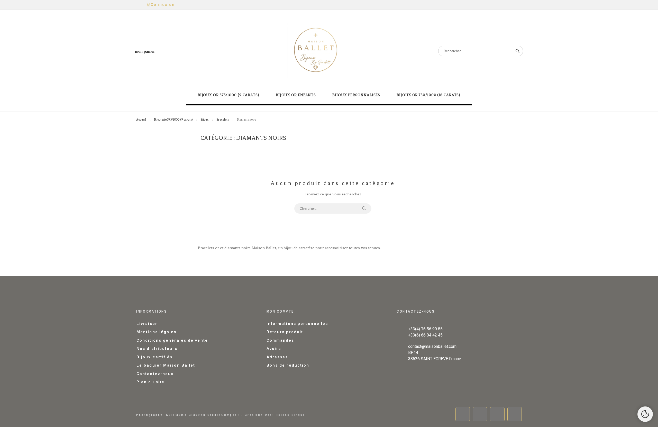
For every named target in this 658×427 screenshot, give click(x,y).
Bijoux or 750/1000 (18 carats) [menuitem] (428, 95)
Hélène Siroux (290, 415)
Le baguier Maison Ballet (165, 365)
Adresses (277, 357)
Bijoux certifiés (154, 357)
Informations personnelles (297, 323)
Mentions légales (156, 332)
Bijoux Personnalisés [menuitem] (356, 95)
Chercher (365, 208)
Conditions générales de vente (172, 340)
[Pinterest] (514, 414)
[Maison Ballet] (315, 51)
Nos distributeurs (156, 348)
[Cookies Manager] (645, 414)
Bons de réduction (288, 365)
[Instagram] (497, 414)
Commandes (280, 340)
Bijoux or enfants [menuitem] (296, 95)
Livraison (147, 323)
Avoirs (274, 348)
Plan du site (150, 382)
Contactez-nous (154, 373)
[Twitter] (480, 414)
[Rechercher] (518, 51)
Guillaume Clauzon (186, 415)
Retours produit (285, 332)
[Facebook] (462, 414)
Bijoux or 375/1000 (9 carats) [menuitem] (228, 95)
